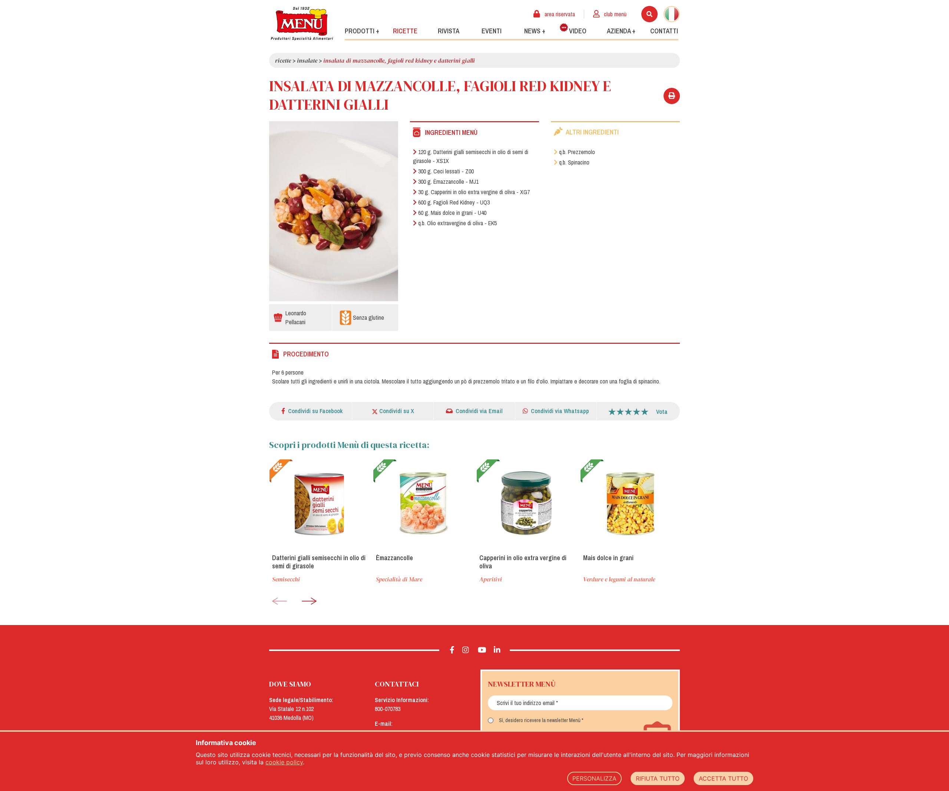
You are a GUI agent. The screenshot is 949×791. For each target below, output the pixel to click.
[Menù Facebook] (452, 650)
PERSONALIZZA (594, 778)
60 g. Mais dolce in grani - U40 (452, 213)
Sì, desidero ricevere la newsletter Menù (540, 720)
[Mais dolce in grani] (630, 503)
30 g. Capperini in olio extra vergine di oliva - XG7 (474, 192)
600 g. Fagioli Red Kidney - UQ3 (454, 202)
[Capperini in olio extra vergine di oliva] (526, 503)
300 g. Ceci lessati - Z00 (446, 171)
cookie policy (284, 762)
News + (534, 31)
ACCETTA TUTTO (723, 778)
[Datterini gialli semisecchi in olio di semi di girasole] (319, 503)
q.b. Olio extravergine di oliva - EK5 (457, 223)
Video (577, 31)
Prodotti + (362, 31)
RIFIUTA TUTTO (657, 778)
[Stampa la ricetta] (672, 96)
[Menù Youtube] (482, 650)
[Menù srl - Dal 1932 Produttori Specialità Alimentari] (301, 23)
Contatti (664, 31)
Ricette (405, 31)
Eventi (492, 31)
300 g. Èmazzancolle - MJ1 (448, 181)
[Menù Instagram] (465, 650)
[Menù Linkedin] (497, 650)
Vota (662, 412)
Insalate (307, 60)
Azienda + (621, 31)
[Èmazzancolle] (423, 503)
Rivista (448, 31)
